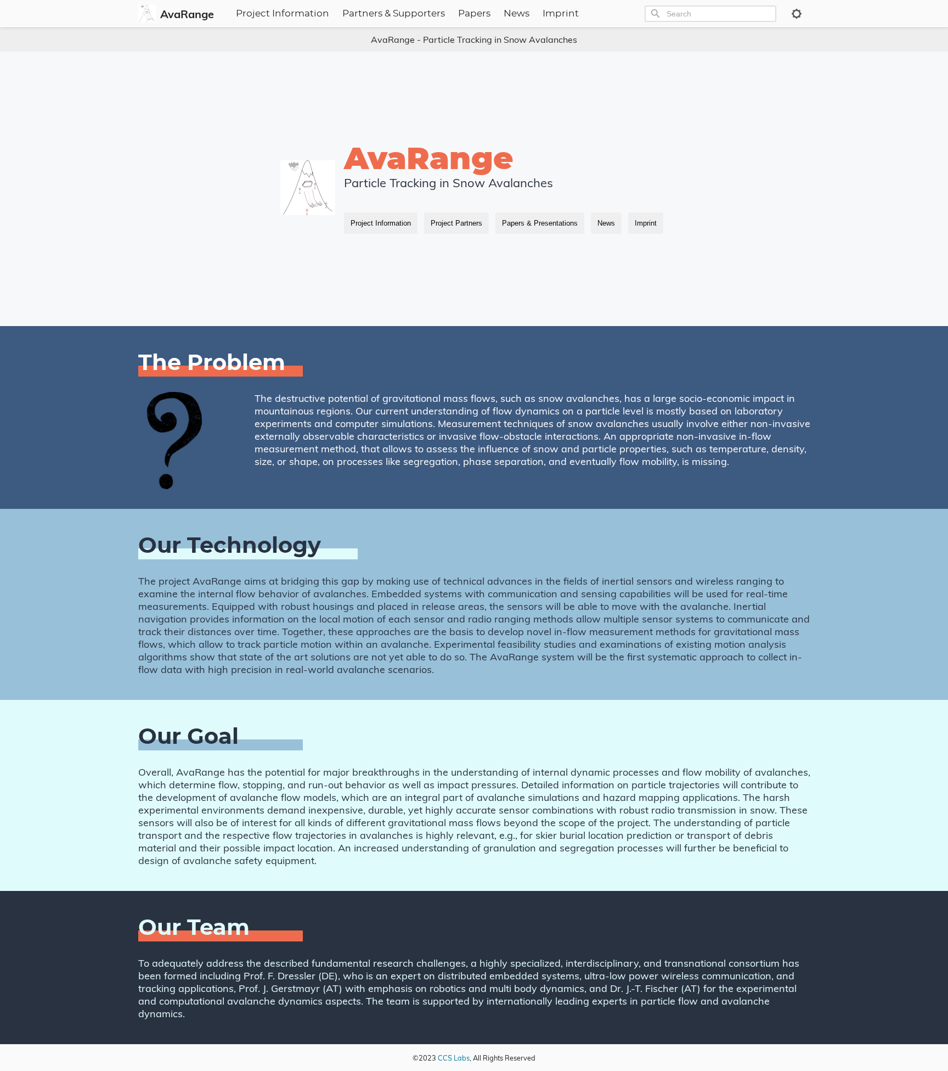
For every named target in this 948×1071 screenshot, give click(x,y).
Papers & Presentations (540, 223)
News (516, 13)
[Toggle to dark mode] (796, 13)
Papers (474, 13)
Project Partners (456, 223)
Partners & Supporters (393, 13)
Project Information (282, 13)
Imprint (561, 13)
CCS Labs (454, 1057)
